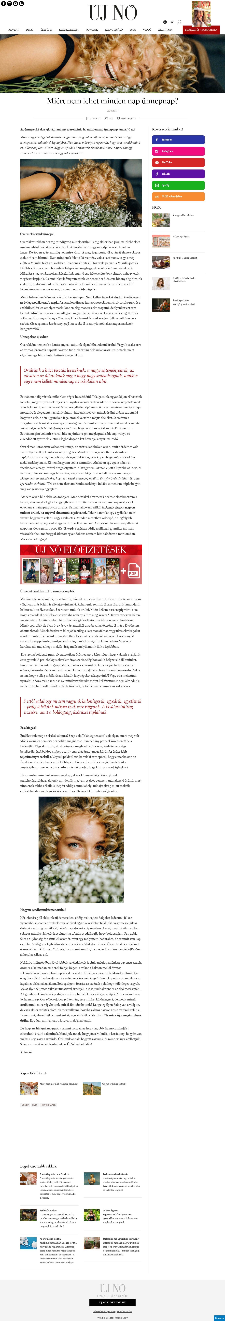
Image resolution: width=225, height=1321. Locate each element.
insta (9, 3)
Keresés (179, 22)
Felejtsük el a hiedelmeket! (185, 258)
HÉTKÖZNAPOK (48, 1105)
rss (21, 3)
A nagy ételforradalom (183, 215)
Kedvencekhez (128, 118)
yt (15, 3)
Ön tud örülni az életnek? (114, 1084)
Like (111, 118)
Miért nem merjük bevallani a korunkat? (59, 1084)
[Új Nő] (112, 13)
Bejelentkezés (165, 22)
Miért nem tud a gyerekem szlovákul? (121, 1239)
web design (103, 1318)
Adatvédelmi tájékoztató (104, 1312)
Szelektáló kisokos (48, 1211)
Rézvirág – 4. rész (181, 300)
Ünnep (25, 1105)
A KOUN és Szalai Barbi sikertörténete (184, 279)
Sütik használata (124, 1312)
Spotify (165, 185)
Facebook (167, 140)
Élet (34, 1105)
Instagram (167, 151)
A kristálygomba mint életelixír (54, 1174)
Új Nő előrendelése (172, 196)
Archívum (165, 30)
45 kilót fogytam (110, 1211)
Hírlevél (172, 22)
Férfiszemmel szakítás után (115, 1174)
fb (3, 3)
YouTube (167, 162)
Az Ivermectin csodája (50, 1239)
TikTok (165, 174)
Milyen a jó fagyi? (181, 237)
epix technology (119, 1318)
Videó (147, 30)
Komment (95, 118)
